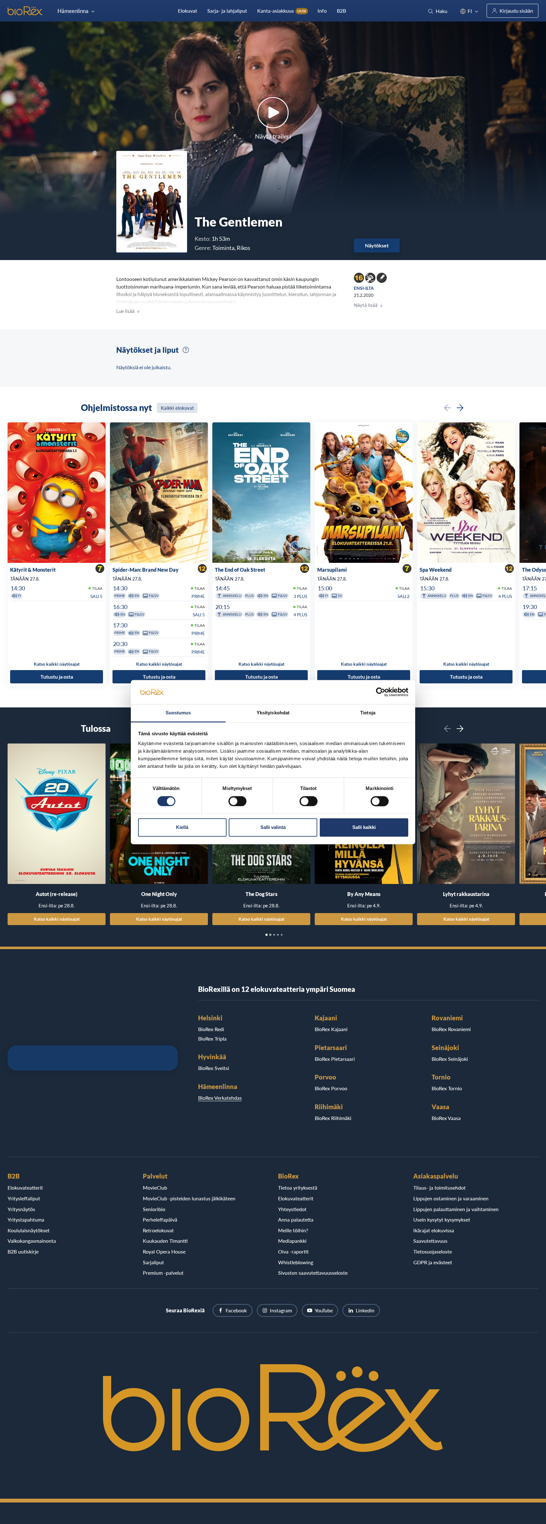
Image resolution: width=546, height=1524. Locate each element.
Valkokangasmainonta (32, 1241)
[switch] (237, 801)
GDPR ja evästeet (432, 1262)
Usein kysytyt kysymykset (441, 1219)
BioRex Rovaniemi (451, 1029)
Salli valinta (273, 827)
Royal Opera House (164, 1251)
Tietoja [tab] (367, 713)
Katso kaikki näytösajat (57, 918)
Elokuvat (187, 11)
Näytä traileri (273, 136)
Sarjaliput (153, 1262)
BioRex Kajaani (331, 1029)
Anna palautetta (295, 1219)
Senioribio (154, 1209)
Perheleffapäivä (160, 1219)
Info (322, 11)
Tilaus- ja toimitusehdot (439, 1188)
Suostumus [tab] (178, 713)
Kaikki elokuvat (177, 408)
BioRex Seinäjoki (450, 1059)
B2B (341, 11)
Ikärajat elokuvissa (433, 1230)
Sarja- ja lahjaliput (227, 11)
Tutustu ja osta (56, 677)
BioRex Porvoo (331, 1088)
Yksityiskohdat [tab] (273, 713)
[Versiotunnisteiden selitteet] (186, 350)
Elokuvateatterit (25, 1188)
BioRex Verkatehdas (220, 1098)
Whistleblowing (295, 1262)
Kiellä (182, 827)
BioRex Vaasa (446, 1118)
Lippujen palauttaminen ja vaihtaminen (456, 1209)
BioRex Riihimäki (333, 1118)
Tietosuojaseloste (432, 1251)
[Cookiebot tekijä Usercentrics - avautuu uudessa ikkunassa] (380, 692)
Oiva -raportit (293, 1251)
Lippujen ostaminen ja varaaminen (450, 1198)
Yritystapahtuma (26, 1219)
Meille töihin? (293, 1230)
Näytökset (377, 245)
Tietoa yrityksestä (297, 1188)
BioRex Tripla (212, 1039)
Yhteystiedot (292, 1209)
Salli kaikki (364, 827)
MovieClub (155, 1188)
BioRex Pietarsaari (335, 1059)
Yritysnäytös (21, 1209)
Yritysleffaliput (24, 1198)
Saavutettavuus (430, 1241)
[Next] (460, 408)
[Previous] (447, 408)
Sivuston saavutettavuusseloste (313, 1273)
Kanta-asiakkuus (281, 11)
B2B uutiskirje (23, 1251)
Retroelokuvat (158, 1230)
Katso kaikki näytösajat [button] (57, 664)
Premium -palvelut (163, 1273)
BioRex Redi (211, 1029)
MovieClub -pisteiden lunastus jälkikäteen (189, 1198)
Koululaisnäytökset (29, 1230)
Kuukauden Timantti (165, 1241)
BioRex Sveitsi (213, 1068)
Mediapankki (292, 1241)
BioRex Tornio (447, 1088)
